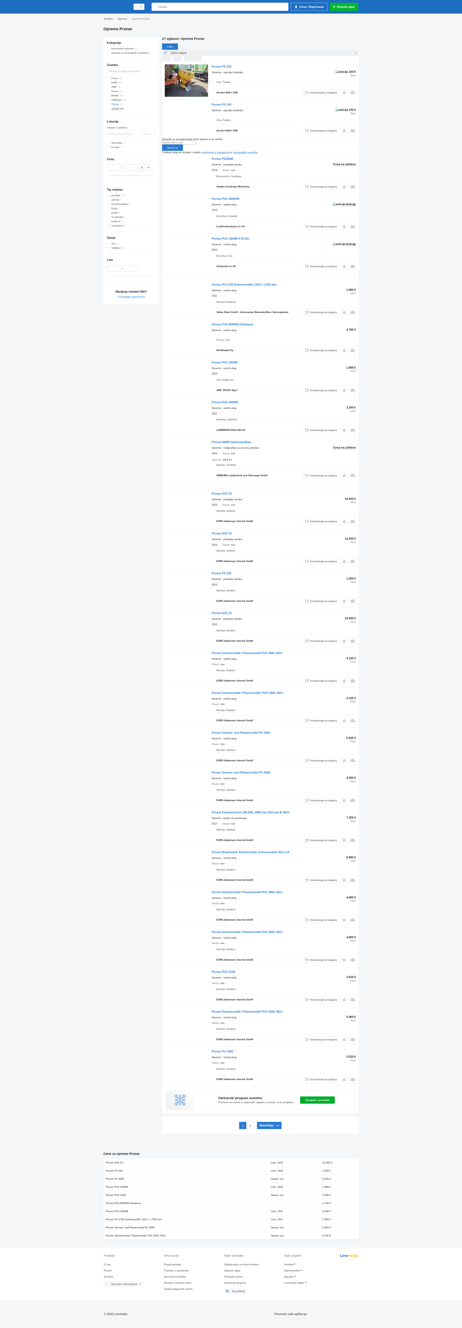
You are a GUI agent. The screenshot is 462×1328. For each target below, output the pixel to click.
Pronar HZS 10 (222, 493)
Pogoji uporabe (172, 1264)
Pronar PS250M (222, 158)
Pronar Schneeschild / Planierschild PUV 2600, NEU (247, 653)
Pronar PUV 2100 (223, 971)
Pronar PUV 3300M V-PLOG (230, 238)
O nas (107, 1264)
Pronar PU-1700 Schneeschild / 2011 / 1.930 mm (244, 284)
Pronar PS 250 (221, 66)
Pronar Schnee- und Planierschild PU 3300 (241, 732)
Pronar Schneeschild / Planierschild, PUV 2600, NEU (247, 692)
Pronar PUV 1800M (224, 362)
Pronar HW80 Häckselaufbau (231, 442)
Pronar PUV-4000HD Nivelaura (232, 324)
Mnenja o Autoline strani (177, 1282)
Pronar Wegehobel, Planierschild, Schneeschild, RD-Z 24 (250, 852)
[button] (344, 92)
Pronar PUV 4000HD (225, 198)
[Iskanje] (155, 7)
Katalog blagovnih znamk (178, 1288)
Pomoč (108, 1270)
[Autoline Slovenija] (116, 7)
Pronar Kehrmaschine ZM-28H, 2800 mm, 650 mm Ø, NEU (250, 812)
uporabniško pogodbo (245, 152)
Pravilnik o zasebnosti (176, 1270)
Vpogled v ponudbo (317, 1100)
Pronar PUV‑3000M (225, 402)
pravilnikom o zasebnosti (215, 152)
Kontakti (108, 1276)
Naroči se (172, 147)
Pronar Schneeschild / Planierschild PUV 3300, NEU (247, 1011)
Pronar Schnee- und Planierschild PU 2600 (241, 772)
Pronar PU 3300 (222, 1051)
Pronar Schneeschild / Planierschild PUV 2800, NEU (247, 892)
